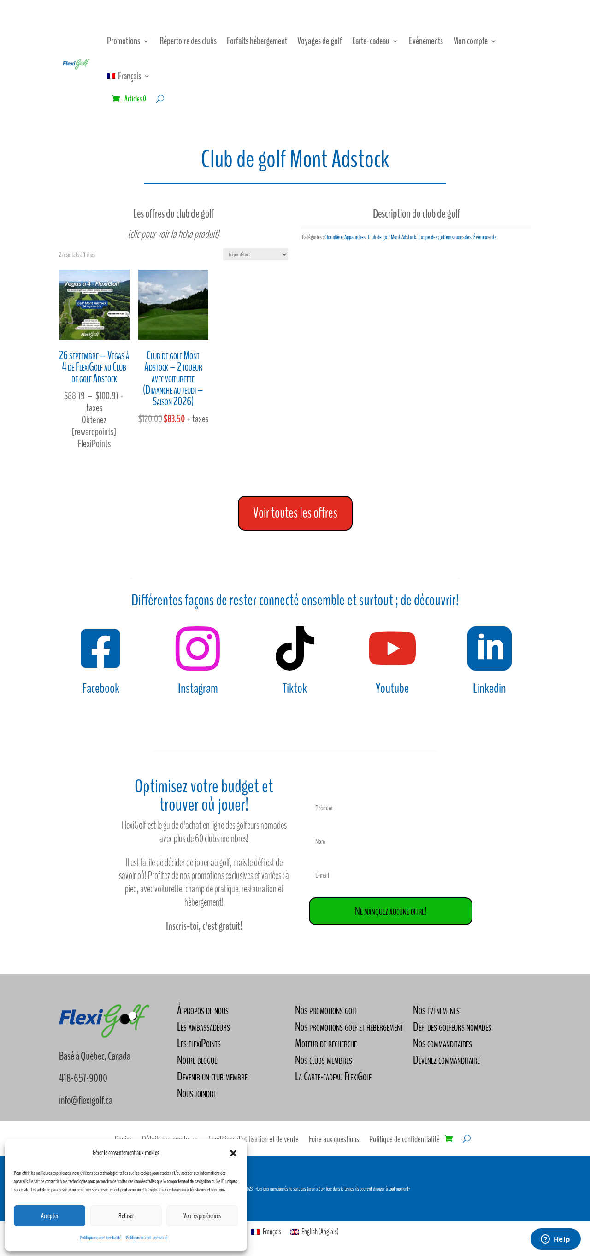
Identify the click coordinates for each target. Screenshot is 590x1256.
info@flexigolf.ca (85, 1100)
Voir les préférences (202, 1216)
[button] (233, 1153)
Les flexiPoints (199, 1043)
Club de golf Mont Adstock (392, 237)
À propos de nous (203, 1010)
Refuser (126, 1216)
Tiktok (295, 688)
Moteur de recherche (326, 1043)
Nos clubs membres (323, 1060)
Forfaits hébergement (257, 41)
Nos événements (436, 1010)
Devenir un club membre (212, 1076)
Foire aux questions (334, 1140)
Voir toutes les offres (295, 513)
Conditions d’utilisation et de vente (253, 1140)
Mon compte (470, 41)
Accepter (49, 1216)
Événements (426, 41)
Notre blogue (197, 1060)
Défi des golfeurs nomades (452, 1027)
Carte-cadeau (370, 41)
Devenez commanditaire (446, 1060)
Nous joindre (196, 1093)
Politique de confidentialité (100, 1237)
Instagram (198, 688)
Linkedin (489, 688)
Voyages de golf (319, 41)
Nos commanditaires (442, 1043)
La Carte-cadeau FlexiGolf (333, 1076)
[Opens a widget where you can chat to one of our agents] (555, 1239)
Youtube (392, 688)
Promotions (123, 41)
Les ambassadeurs (203, 1027)
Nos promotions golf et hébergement (349, 1027)
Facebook (100, 688)
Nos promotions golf (326, 1010)
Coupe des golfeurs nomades (445, 237)
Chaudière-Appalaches (345, 237)
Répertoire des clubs (188, 41)
